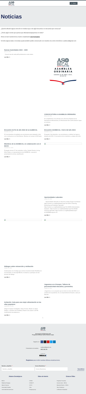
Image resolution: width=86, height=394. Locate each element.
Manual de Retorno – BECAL (62, 385)
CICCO (30, 385)
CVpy (30, 387)
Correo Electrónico (40, 366)
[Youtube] (48, 341)
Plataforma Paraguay (6, 382)
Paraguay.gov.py (32, 389)
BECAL (3, 380)
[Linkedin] (54, 341)
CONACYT (31, 382)
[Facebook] (42, 341)
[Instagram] (45, 341)
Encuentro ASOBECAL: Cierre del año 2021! (60, 130)
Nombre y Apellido (7, 366)
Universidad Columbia (6, 387)
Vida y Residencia (60, 387)
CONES (31, 380)
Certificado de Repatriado (62, 389)
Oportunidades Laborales (53, 197)
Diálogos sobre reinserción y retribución (18, 266)
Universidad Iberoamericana (7, 389)
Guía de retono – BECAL (62, 382)
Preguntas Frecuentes (61, 380)
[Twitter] (51, 341)
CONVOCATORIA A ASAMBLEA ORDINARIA (60, 114)
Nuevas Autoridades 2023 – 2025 (16, 50)
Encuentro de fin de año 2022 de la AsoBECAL (20, 130)
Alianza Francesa (5, 385)
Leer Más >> (7, 57)
